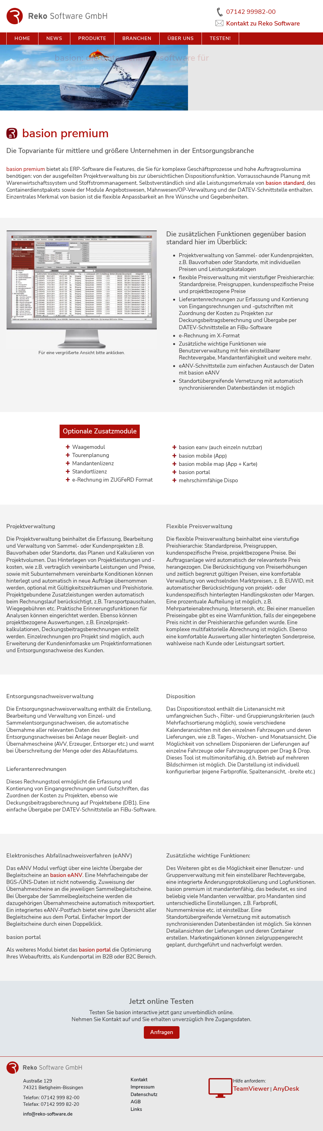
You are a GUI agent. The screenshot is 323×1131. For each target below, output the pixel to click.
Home (22, 38)
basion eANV (66, 875)
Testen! (220, 38)
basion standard (285, 183)
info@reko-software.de (48, 1114)
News (54, 38)
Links (136, 1109)
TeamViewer (251, 1088)
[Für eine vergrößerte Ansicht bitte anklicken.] (81, 289)
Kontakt (139, 1080)
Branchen (136, 38)
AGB (136, 1102)
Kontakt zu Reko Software (263, 24)
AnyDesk (286, 1088)
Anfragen (161, 1032)
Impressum (143, 1087)
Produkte (92, 38)
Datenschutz (144, 1094)
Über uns (180, 38)
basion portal (95, 949)
